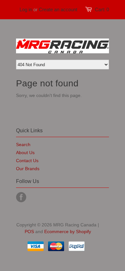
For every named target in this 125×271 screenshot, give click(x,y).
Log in (26, 9)
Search (23, 144)
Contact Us (27, 160)
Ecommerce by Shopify (67, 231)
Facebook (21, 197)
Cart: (102, 9)
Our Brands (27, 168)
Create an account (58, 9)
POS (29, 231)
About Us (25, 152)
